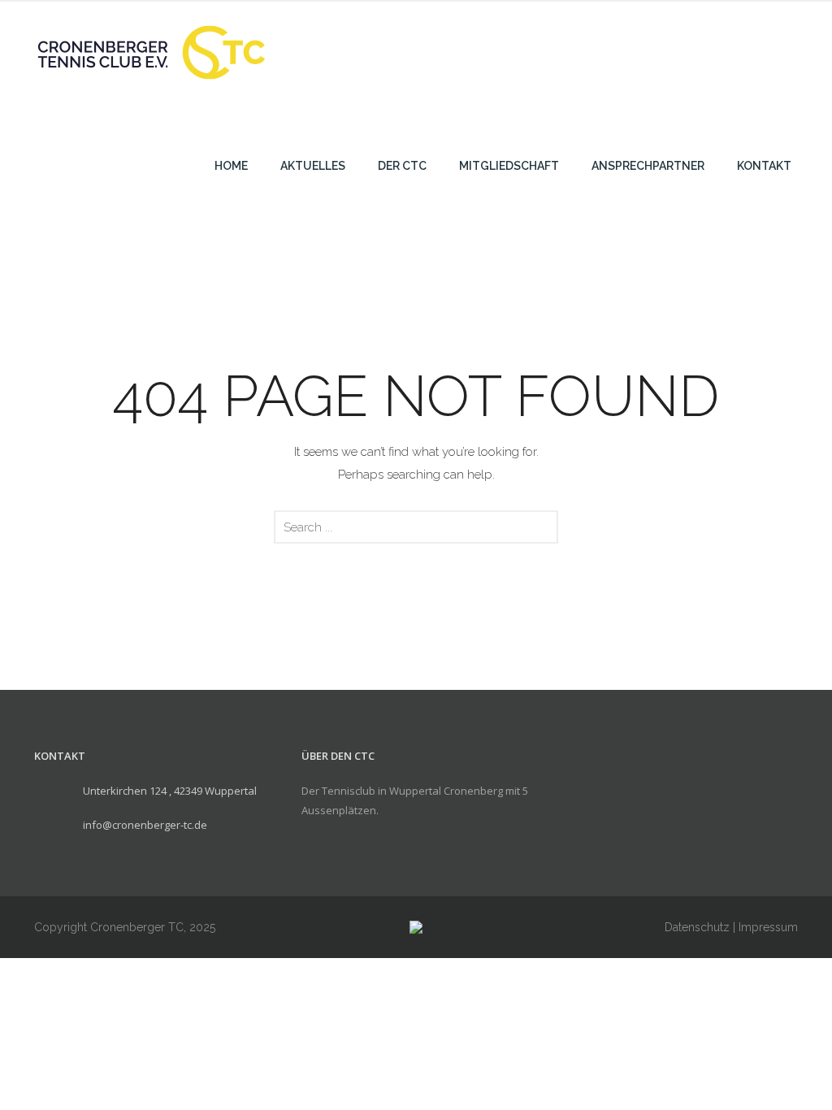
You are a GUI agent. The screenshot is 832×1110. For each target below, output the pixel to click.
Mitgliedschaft (509, 165)
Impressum (768, 927)
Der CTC (402, 165)
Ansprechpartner (648, 165)
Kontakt (764, 165)
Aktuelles (312, 165)
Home (231, 165)
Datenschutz (697, 927)
